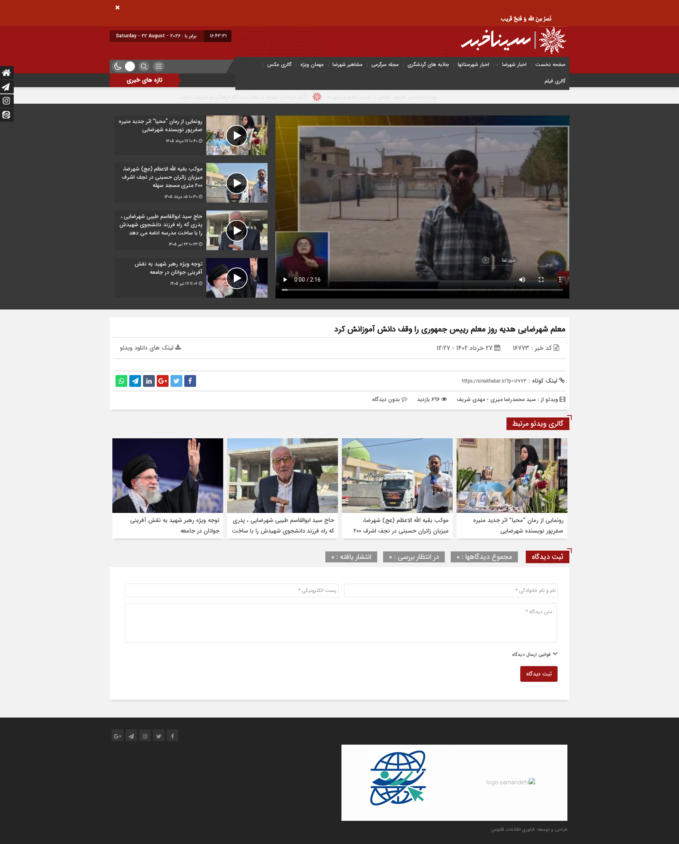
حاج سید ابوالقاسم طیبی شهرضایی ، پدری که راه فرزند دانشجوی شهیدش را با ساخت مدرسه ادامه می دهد (283, 531)
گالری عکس (279, 64)
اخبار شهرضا (514, 64)
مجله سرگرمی (385, 64)
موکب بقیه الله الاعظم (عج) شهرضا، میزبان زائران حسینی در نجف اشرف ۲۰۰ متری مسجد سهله (401, 531)
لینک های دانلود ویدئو (147, 348)
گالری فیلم (555, 81)
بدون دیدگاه (386, 399)
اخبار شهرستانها (473, 64)
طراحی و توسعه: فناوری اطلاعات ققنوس (529, 829)
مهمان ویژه (312, 64)
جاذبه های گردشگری (428, 64)
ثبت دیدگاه (539, 674)
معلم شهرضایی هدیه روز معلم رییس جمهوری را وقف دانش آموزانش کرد (449, 329)
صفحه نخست (550, 64)
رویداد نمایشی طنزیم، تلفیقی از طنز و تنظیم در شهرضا (427, 97)
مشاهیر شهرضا (347, 64)
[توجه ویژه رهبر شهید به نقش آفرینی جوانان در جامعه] (191, 278)
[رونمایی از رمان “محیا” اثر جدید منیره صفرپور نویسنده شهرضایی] (191, 135)
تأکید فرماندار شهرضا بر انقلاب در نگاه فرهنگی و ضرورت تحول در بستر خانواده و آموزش (262, 97)
